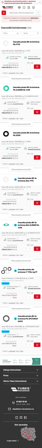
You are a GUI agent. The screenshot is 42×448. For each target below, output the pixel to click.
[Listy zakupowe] (24, 7)
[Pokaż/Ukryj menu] (4, 13)
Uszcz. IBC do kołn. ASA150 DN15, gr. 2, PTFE (16, 187)
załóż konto (34, 18)
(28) (21, 169)
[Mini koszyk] (33, 7)
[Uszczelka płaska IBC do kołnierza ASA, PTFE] (6, 179)
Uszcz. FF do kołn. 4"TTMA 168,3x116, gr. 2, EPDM (17, 278)
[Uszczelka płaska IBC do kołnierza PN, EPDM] (6, 134)
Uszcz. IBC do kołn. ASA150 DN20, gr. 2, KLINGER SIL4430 (21, 233)
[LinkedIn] (21, 418)
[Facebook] (25, 418)
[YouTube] (16, 418)
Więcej (15, 297)
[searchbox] (21, 13)
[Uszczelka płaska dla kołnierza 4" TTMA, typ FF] (6, 270)
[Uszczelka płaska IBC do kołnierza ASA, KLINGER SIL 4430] (6, 225)
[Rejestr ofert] (28, 7)
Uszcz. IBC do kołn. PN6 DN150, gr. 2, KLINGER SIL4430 (20, 96)
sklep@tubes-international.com (23, 409)
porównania (12, 73)
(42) (21, 215)
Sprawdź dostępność (34, 58)
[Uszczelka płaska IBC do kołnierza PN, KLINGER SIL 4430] (6, 88)
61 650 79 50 (21, 401)
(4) (21, 308)
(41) (21, 124)
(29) (21, 78)
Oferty (21, 73)
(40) (21, 261)
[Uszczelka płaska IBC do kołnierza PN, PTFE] (6, 43)
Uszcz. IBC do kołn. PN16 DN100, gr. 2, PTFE (16, 51)
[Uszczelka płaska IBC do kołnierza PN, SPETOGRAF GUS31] (6, 318)
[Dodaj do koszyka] (37, 66)
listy (17, 73)
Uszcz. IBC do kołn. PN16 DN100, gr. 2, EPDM (16, 141)
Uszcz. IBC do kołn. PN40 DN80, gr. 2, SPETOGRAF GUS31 (20, 326)
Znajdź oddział (12, 441)
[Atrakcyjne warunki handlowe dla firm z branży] (21, 364)
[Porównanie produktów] (19, 7)
